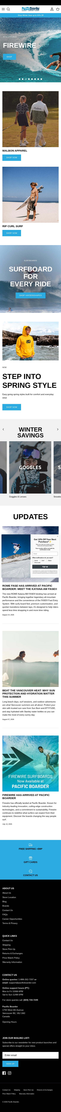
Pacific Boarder (13, 1102)
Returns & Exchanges (12, 953)
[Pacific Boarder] (30, 9)
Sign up (10, 1064)
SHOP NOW (11, 158)
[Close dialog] (57, 536)
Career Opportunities (12, 919)
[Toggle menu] (3, 9)
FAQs (5, 914)
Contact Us (7, 910)
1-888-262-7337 (26, 979)
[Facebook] (4, 1073)
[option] (30, 50)
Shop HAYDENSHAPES (30, 295)
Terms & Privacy (9, 923)
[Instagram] (9, 1073)
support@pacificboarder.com (22, 983)
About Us (6, 893)
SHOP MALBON (14, 72)
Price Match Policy (11, 958)
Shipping (6, 945)
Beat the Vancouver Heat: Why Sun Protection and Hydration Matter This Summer (28, 693)
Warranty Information (12, 962)
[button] (19, 79)
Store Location (9, 897)
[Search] (10, 9)
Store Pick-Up (8, 949)
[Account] (51, 9)
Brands (5, 906)
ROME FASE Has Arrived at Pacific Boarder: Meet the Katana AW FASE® (29, 587)
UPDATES (30, 517)
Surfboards (40, 2)
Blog (4, 901)
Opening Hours (9, 1022)
